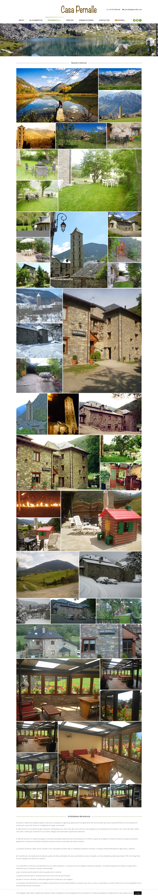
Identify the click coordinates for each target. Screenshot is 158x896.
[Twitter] (134, 20)
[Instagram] (137, 20)
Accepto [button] (137, 893)
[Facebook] (140, 20)
